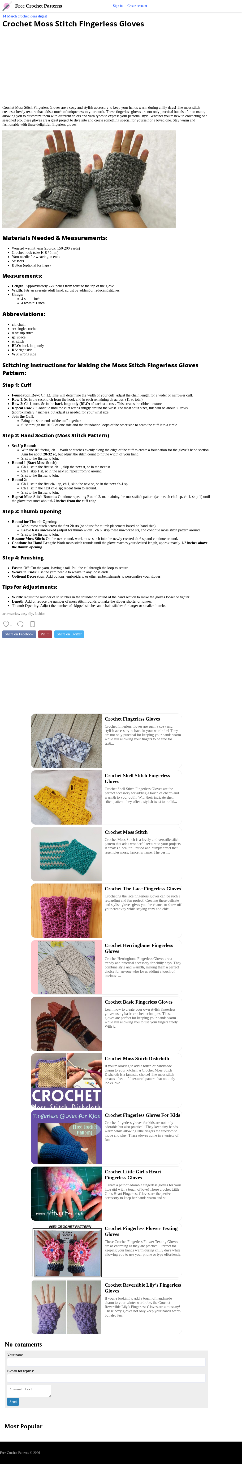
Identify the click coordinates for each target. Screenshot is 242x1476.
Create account (137, 6)
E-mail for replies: (20, 1371)
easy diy (27, 614)
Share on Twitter (69, 634)
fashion (40, 614)
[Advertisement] (106, 64)
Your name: (15, 1355)
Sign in (118, 6)
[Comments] (20, 624)
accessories (10, 614)
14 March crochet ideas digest (24, 16)
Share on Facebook (19, 634)
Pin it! (45, 634)
